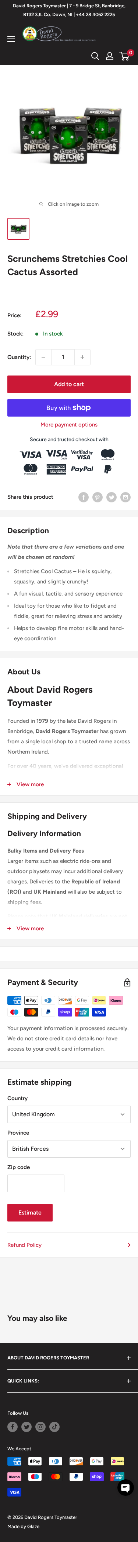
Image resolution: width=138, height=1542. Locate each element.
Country (17, 1098)
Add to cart (69, 384)
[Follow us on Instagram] (40, 1427)
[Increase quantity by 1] (82, 357)
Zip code (18, 1167)
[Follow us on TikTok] (54, 1427)
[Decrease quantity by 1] (43, 357)
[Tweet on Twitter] (111, 497)
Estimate (30, 1212)
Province (18, 1132)
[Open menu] (11, 39)
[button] (125, 1487)
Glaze (33, 1526)
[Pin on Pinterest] (97, 497)
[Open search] (95, 56)
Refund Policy (24, 1245)
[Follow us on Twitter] (26, 1427)
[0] (124, 56)
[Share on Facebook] (83, 497)
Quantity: (19, 357)
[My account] (109, 56)
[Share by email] (125, 497)
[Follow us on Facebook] (12, 1427)
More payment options (69, 424)
